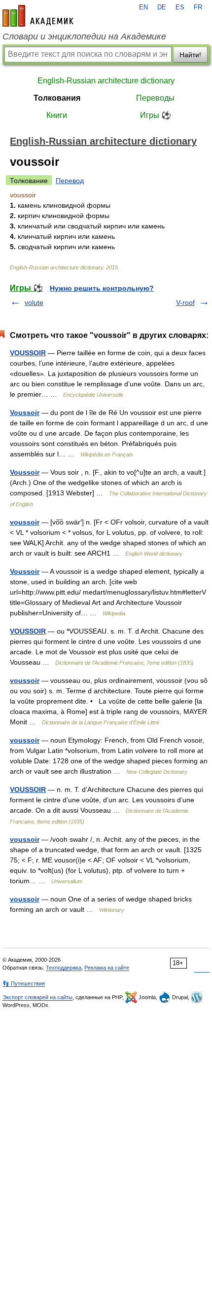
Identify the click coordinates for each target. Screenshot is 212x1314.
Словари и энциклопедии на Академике (84, 36)
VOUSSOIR (28, 353)
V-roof (185, 302)
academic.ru (37, 16)
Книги (56, 115)
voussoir (24, 522)
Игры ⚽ (155, 115)
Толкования (57, 98)
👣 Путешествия (23, 983)
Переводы (155, 98)
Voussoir (24, 412)
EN (143, 7)
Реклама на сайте (106, 968)
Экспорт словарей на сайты (37, 997)
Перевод (70, 181)
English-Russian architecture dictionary (106, 80)
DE (161, 7)
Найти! (190, 55)
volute (34, 302)
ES (180, 7)
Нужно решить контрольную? (102, 288)
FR (198, 7)
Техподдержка (63, 968)
